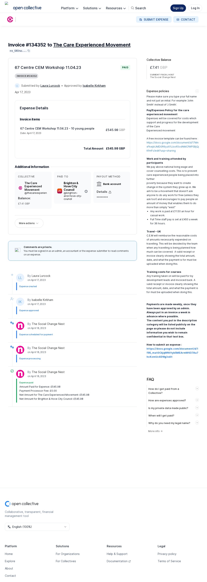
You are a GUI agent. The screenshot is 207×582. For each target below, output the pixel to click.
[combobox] (37, 527)
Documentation (117, 561)
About (9, 568)
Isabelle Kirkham (42, 300)
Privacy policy (167, 554)
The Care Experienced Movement (91, 45)
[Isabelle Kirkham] (20, 302)
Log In (195, 8)
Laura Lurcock (41, 275)
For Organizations (68, 554)
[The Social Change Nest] (20, 326)
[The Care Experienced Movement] (11, 19)
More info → (155, 431)
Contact (10, 575)
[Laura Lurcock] (17, 85)
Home (9, 554)
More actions (27, 223)
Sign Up (178, 8)
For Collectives (66, 561)
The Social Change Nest (48, 324)
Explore (10, 561)
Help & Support (117, 554)
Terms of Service (169, 561)
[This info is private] (110, 192)
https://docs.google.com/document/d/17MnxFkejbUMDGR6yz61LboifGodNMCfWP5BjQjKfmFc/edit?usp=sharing (173, 146)
